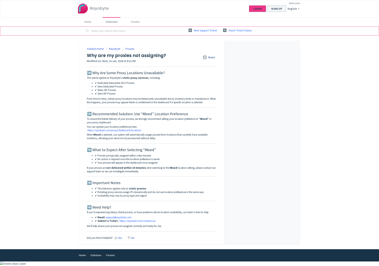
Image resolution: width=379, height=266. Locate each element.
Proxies (130, 49)
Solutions (112, 21)
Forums (135, 21)
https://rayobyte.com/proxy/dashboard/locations (114, 130)
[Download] (182, 82)
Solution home (95, 49)
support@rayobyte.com (118, 217)
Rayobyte (114, 49)
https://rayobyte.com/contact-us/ (137, 221)
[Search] (87, 31)
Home (87, 21)
